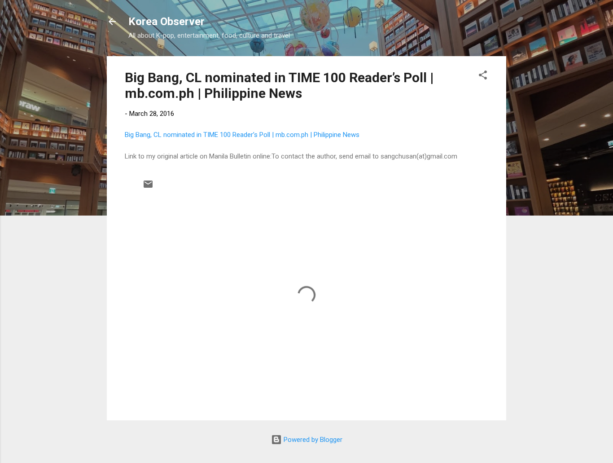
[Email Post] (148, 187)
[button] (482, 77)
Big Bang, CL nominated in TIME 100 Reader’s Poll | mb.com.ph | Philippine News (279, 85)
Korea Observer (166, 21)
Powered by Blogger (312, 440)
